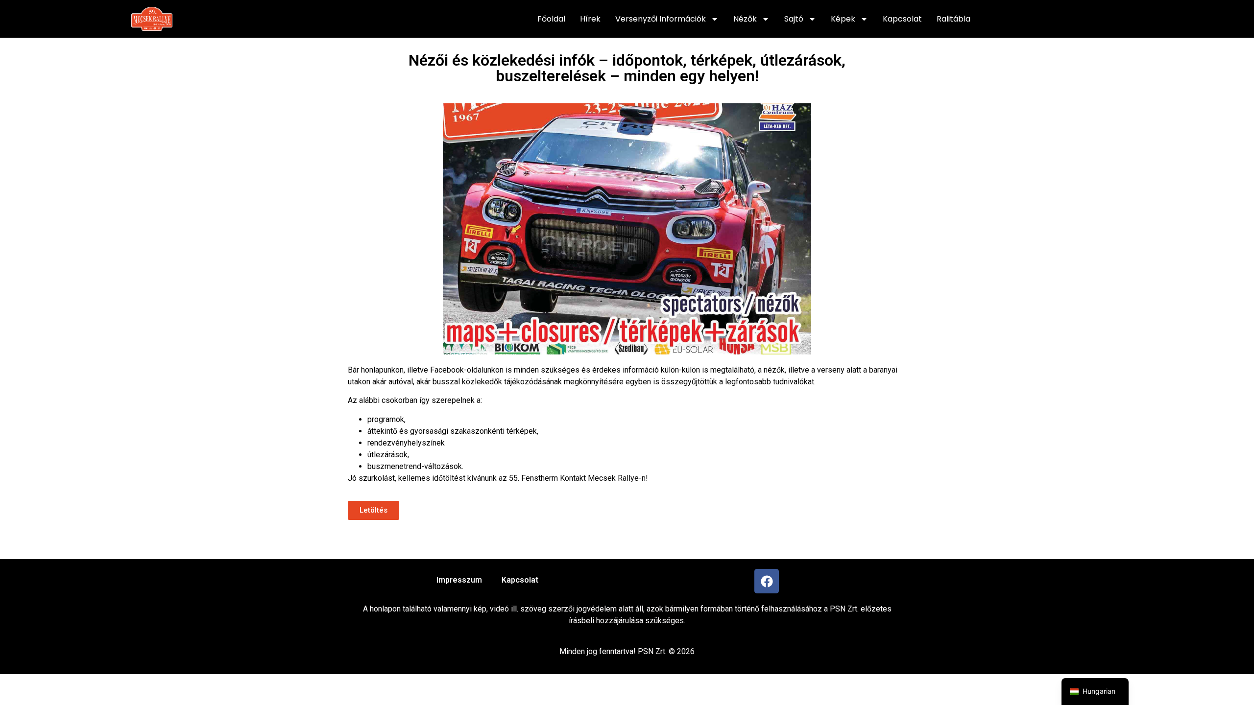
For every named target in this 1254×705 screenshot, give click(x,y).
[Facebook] (766, 581)
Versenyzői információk (660, 18)
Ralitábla (953, 18)
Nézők (745, 18)
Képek (843, 18)
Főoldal (551, 18)
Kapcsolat (902, 18)
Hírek (590, 18)
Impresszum (459, 580)
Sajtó (793, 18)
